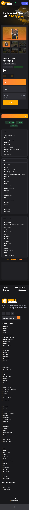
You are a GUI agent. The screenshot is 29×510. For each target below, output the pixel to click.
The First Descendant (8, 458)
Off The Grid (6, 421)
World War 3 (6, 471)
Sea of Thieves (6, 452)
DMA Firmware (6, 476)
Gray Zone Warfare (7, 398)
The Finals (5, 456)
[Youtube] (8, 313)
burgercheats (14, 501)
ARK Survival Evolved (8, 339)
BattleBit (5, 343)
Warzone (5, 469)
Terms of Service (7, 485)
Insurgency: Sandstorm (8, 413)
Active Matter (6, 326)
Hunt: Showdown (7, 411)
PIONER (5, 428)
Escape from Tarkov (8, 387)
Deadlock (5, 378)
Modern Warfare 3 (7, 419)
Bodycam (5, 356)
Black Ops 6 (6, 350)
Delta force (5, 382)
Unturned (5, 463)
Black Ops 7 (6, 352)
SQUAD (4, 454)
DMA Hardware (6, 478)
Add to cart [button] (10, 103)
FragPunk (5, 395)
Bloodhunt (5, 354)
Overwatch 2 (6, 426)
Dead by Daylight (7, 376)
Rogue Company (7, 441)
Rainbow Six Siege (7, 432)
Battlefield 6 (6, 348)
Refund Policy (6, 487)
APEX (4, 330)
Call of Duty (6, 361)
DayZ (4, 374)
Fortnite (5, 393)
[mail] (18, 317)
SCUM (4, 450)
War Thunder (6, 467)
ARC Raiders (6, 332)
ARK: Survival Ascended (8, 337)
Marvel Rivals (6, 417)
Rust (4, 448)
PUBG (4, 430)
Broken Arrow (6, 358)
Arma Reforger (6, 341)
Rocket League (6, 439)
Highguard (5, 406)
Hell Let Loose (6, 400)
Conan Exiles (6, 367)
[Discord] (3, 313)
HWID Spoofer (6, 474)
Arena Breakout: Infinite (8, 335)
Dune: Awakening (7, 385)
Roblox (4, 437)
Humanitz (5, 409)
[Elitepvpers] (12, 313)
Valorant (5, 465)
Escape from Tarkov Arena (9, 389)
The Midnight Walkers (8, 461)
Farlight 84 (5, 391)
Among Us (5, 328)
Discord (25, 3)
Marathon (5, 415)
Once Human (6, 424)
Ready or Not (6, 434)
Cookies (14, 498)
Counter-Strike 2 (7, 369)
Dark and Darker (7, 372)
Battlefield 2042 (6, 345)
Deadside (5, 380)
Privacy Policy (6, 489)
